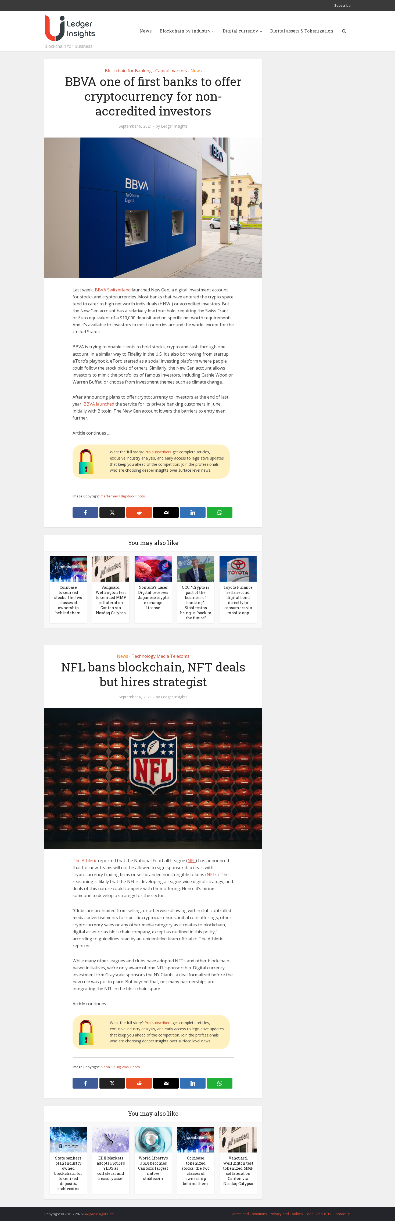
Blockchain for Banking (128, 71)
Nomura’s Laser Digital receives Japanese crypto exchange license (153, 597)
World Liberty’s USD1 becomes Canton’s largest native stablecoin (153, 1168)
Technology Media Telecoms (160, 656)
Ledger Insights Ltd (98, 1214)
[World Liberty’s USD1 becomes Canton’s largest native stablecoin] (153, 1139)
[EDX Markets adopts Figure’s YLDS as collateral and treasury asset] (110, 1139)
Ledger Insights (174, 126)
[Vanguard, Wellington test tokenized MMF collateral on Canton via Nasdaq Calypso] (110, 569)
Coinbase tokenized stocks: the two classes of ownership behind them (68, 600)
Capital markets (171, 71)
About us (323, 1213)
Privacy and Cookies (286, 1213)
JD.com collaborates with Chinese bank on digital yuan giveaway (192, 1211)
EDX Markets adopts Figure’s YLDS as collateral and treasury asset (111, 1168)
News (145, 31)
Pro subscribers (158, 451)
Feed (310, 1213)
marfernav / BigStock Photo (122, 496)
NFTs (212, 874)
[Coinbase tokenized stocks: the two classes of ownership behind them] (68, 569)
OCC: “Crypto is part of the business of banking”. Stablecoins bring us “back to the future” (195, 602)
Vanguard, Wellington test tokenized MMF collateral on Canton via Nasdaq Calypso (111, 600)
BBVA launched (99, 404)
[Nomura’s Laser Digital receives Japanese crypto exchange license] (153, 569)
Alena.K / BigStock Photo (120, 1066)
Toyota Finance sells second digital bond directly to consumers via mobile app (238, 600)
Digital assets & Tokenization (301, 31)
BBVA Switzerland (113, 290)
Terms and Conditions (249, 1213)
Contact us (342, 1213)
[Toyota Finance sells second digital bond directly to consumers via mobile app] (238, 569)
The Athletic (85, 861)
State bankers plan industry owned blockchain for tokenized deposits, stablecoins (68, 1173)
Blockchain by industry (185, 31)
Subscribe (342, 5)
